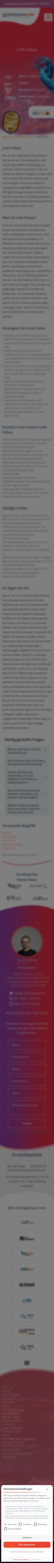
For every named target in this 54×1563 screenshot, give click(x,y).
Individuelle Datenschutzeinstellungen (27, 1551)
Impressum (36, 1559)
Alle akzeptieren (27, 1544)
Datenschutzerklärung (21, 1559)
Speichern (27, 1537)
